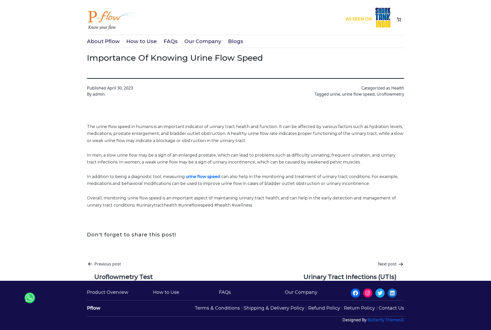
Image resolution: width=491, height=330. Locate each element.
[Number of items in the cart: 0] (399, 19)
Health (397, 88)
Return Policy (359, 308)
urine (335, 94)
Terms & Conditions (217, 308)
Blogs (235, 41)
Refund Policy (324, 308)
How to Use (141, 41)
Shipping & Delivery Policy (274, 308)
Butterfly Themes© (385, 320)
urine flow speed (358, 94)
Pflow (93, 308)
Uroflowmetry (390, 94)
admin (99, 94)
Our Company (202, 41)
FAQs (171, 41)
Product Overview (107, 292)
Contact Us (391, 308)
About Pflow (103, 41)
